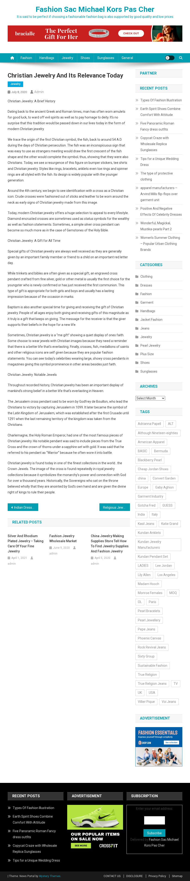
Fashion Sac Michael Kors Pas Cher (95, 9)
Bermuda (161, 451)
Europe (143, 487)
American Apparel (151, 442)
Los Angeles (166, 575)
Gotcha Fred (146, 505)
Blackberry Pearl (150, 460)
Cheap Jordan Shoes (153, 469)
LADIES (143, 565)
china (142, 478)
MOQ (173, 593)
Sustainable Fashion (152, 665)
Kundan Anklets (149, 533)
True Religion (147, 674)
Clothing (146, 276)
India (141, 514)
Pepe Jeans (146, 629)
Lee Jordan (163, 565)
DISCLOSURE (134, 876)
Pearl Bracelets (149, 611)
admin (39, 92)
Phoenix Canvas (149, 638)
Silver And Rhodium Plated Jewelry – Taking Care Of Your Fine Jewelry (26, 543)
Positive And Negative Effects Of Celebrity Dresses (161, 211)
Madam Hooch (148, 584)
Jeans (144, 328)
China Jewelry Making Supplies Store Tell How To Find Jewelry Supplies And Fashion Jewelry (110, 543)
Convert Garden (164, 478)
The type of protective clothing (156, 176)
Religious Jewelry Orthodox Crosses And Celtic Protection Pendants (116, 507)
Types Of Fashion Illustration (161, 100)
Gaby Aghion (164, 487)
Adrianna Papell (149, 424)
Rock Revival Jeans (152, 647)
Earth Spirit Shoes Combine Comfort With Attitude (160, 112)
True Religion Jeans (152, 683)
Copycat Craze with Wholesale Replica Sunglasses (154, 144)
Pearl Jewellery (149, 620)
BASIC (142, 451)
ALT (171, 424)
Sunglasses (105, 58)
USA (152, 692)
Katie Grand (169, 524)
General (127, 58)
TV (176, 683)
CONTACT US (112, 876)
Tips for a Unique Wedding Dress (159, 162)
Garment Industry (150, 496)
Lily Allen (144, 575)
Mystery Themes (49, 876)
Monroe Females (150, 593)
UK (140, 692)
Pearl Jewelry (150, 345)
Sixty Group (146, 656)
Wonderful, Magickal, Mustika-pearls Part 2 (156, 226)
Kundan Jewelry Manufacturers (149, 544)
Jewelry (67, 58)
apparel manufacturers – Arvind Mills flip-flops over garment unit (159, 194)
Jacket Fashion (151, 319)
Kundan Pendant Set (153, 556)
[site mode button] (169, 58)
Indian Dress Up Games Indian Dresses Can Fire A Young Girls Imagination (26, 507)
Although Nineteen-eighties (158, 433)
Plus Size (147, 354)
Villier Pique (146, 702)
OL (140, 602)
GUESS (167, 505)
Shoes (85, 58)
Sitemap (177, 876)
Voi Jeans (169, 702)
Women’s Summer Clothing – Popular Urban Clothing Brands (160, 244)
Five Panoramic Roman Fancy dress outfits (157, 126)
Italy (155, 514)
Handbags (46, 58)
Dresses (146, 285)
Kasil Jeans (146, 524)
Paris (152, 602)
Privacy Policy (157, 876)
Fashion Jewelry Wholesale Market (62, 538)
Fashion (26, 58)
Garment (146, 302)
